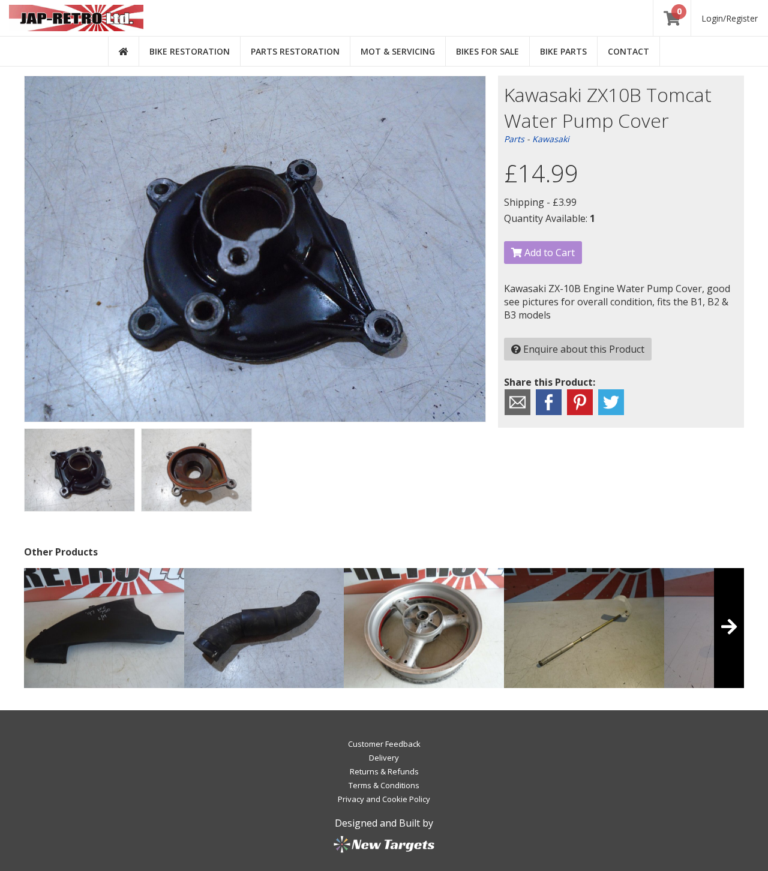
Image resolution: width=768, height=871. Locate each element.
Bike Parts (563, 51)
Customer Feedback (384, 743)
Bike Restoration (189, 51)
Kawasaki (550, 139)
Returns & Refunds (384, 771)
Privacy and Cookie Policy (384, 799)
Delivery (384, 757)
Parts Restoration (295, 51)
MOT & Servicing (398, 51)
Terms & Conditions (384, 785)
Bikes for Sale (487, 51)
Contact (628, 51)
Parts (514, 139)
